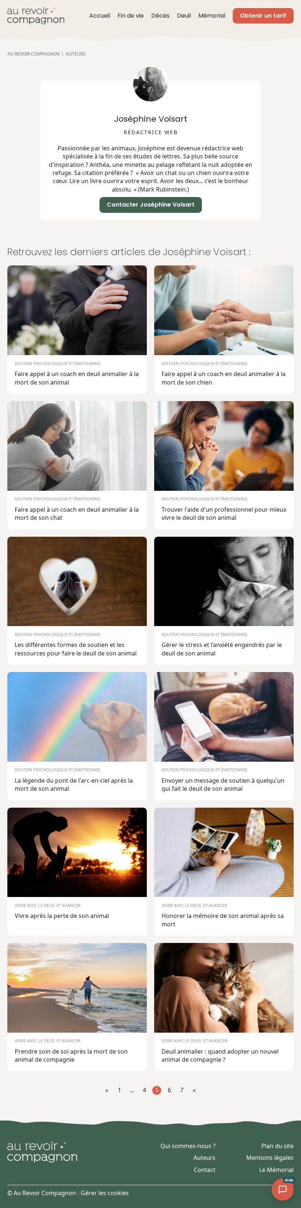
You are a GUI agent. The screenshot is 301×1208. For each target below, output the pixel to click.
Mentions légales (270, 1158)
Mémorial (211, 16)
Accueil (99, 16)
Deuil (184, 16)
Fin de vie (130, 16)
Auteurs (204, 1158)
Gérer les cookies (105, 1193)
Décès (160, 16)
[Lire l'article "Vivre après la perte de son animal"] (77, 872)
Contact (204, 1170)
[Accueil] (35, 15)
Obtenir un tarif (263, 15)
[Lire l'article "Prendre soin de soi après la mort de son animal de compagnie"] (77, 1007)
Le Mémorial (276, 1170)
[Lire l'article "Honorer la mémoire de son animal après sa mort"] (224, 872)
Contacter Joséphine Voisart (151, 204)
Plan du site (277, 1146)
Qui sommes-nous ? (187, 1146)
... (132, 1090)
